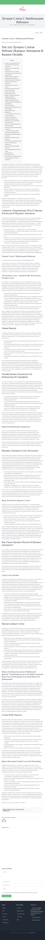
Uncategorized (17, 802)
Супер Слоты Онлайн (10, 92)
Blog (18, 919)
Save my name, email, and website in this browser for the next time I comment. (20, 892)
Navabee (4, 802)
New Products (5, 922)
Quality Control (20, 911)
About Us (19, 908)
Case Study (19, 916)
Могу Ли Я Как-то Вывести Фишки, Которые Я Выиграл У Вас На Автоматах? (13, 158)
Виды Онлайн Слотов (10, 110)
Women (4, 908)
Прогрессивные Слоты (10, 93)
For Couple (4, 914)
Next (41, 32)
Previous (37, 32)
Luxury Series (5, 919)
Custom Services (20, 914)
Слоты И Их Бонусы (9, 105)
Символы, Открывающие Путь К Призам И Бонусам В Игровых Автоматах (12, 64)
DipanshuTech (32, 932)
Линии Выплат (8, 75)
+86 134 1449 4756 (36, 917)
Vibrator (4, 916)
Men (3, 911)
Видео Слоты (8, 112)
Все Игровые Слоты (9, 154)
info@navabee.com (36, 920)
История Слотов (9, 153)
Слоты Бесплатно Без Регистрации (13, 141)
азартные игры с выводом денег (34, 252)
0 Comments (23, 802)
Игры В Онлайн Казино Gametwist (13, 80)
